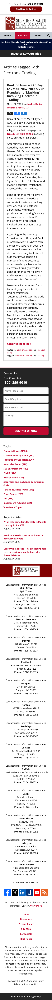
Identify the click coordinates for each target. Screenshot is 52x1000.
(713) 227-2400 (30, 601)
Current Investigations (18, 455)
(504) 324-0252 (30, 831)
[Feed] (44, 892)
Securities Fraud (15, 464)
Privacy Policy (26, 923)
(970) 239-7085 (30, 629)
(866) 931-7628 (30, 853)
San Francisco (26, 864)
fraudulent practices (20, 133)
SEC (8, 498)
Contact (22, 35)
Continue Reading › (19, 343)
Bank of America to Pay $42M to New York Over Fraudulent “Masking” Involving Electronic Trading (25, 92)
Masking (40, 355)
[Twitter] (15, 892)
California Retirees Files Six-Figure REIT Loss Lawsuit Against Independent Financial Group (24, 552)
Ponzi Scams (13, 494)
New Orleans (26, 818)
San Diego (26, 726)
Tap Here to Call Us (26, 8)
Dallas (26, 793)
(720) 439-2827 (30, 650)
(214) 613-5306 (30, 806)
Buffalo (26, 769)
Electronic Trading (23, 355)
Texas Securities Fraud (18, 489)
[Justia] (29, 892)
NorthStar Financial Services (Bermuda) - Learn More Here (26, 43)
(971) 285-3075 (30, 672)
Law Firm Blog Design (26, 996)
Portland (26, 662)
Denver (26, 640)
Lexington (26, 843)
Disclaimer (26, 919)
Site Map (26, 928)
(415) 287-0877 (30, 874)
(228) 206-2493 (30, 693)
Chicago (26, 747)
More (37, 35)
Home (7, 35)
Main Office (26, 588)
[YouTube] (37, 892)
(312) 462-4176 (30, 757)
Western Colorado (26, 619)
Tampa (26, 704)
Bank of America (24, 350)
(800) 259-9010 (31, 607)
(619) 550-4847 (30, 736)
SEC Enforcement (15, 468)
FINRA (9, 473)
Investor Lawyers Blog (26, 23)
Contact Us (26, 933)
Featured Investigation (18, 459)
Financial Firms (15, 451)
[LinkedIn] (22, 892)
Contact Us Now (26, 431)
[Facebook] (7, 892)
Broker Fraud (13, 477)
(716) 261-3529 (30, 782)
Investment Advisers (17, 502)
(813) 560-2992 (30, 714)
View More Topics (12, 507)
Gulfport (26, 683)
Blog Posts (26, 938)
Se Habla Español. (26, 47)
